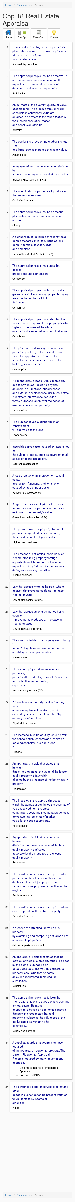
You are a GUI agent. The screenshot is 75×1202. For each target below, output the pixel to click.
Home (8, 5)
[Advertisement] (37, 1152)
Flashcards (23, 5)
